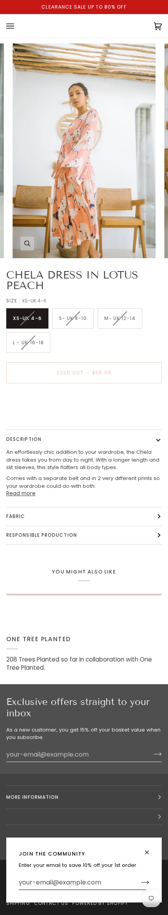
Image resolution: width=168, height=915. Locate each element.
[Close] (150, 849)
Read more (21, 493)
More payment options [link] (35, 419)
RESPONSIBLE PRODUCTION (41, 535)
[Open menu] (18, 26)
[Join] (139, 882)
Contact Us (51, 903)
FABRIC (15, 516)
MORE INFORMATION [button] (32, 797)
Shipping (18, 903)
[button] (84, 817)
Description (23, 439)
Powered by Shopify (100, 903)
